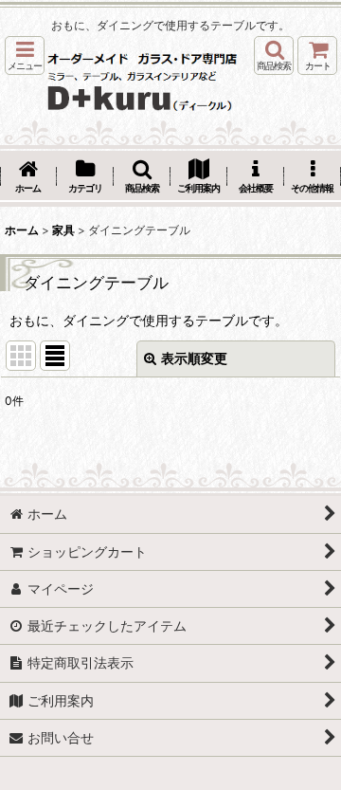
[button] (25, 55)
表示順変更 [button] (194, 358)
